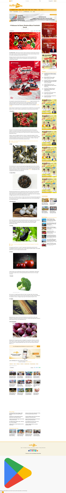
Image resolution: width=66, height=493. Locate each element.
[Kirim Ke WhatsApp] (39, 31)
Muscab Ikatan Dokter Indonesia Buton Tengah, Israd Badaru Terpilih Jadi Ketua (12, 377)
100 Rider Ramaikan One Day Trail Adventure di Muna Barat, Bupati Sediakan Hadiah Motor (50, 85)
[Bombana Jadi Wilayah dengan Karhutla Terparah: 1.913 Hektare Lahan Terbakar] (44, 228)
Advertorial (13, 9)
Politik (29, 9)
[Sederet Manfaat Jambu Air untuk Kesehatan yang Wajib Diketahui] (28, 390)
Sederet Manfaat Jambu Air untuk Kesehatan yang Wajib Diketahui (28, 394)
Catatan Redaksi (15, 11)
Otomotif (26, 9)
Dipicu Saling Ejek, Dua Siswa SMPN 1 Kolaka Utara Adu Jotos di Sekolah (49, 78)
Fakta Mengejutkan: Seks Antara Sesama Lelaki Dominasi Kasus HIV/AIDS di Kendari (32, 422)
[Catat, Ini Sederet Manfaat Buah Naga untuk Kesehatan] (36, 390)
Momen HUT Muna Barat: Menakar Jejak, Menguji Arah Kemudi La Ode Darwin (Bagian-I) (45, 203)
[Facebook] (29, 451)
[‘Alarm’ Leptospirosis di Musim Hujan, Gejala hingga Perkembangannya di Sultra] (36, 382)
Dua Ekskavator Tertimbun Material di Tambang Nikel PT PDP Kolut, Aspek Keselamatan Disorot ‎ (49, 89)
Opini (39, 9)
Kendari (11, 11)
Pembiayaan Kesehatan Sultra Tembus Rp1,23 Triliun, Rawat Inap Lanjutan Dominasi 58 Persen (32, 413)
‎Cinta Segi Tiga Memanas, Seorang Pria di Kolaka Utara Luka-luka (50, 96)
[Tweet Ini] (36, 31)
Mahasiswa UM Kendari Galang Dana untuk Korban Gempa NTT (51, 244)
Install (1, 492)
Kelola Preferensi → (29, 361)
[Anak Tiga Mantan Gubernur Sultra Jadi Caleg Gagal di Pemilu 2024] (53, 208)
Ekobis (23, 9)
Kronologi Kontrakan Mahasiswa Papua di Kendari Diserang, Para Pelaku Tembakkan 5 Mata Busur (50, 74)
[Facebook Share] (34, 31)
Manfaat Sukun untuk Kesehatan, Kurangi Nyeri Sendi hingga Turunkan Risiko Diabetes (20, 394)
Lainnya (42, 9)
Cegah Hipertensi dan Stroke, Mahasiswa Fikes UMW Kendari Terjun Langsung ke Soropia (28, 377)
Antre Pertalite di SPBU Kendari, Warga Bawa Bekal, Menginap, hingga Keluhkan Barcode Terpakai (52, 240)
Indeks (34, 11)
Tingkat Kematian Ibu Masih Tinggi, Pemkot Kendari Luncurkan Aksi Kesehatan (16, 419)
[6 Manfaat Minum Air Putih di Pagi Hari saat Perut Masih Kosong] (12, 390)
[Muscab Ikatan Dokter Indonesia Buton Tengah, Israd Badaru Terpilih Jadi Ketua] (12, 373)
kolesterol (30, 169)
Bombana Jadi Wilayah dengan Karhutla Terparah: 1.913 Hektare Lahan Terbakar (51, 228)
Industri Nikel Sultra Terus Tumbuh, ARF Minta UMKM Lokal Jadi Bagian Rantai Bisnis (51, 220)
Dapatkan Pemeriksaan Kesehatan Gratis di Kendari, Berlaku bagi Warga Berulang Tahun (36, 377)
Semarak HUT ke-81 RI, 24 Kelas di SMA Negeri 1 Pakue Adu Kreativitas (50, 93)
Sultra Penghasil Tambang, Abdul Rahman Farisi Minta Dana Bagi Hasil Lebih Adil (51, 224)
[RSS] (37, 451)
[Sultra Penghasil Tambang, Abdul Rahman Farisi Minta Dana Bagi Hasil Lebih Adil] (44, 224)
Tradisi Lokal (20, 11)
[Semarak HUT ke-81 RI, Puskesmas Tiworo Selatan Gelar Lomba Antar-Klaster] (44, 232)
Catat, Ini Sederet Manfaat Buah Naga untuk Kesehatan (36, 394)
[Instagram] (32, 451)
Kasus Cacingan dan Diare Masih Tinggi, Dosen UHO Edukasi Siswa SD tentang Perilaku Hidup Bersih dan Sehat (20, 377)
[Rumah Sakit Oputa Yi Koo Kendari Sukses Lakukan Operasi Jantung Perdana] (12, 382)
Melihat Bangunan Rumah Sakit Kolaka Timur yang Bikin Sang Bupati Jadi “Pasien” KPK (45, 212)
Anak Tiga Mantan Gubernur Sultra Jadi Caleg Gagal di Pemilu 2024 (53, 212)
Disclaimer (37, 447)
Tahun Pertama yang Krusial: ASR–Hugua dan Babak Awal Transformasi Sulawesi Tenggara (53, 203)
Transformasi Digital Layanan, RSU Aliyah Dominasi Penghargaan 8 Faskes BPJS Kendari (32, 417)
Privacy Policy (33, 447)
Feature (31, 11)
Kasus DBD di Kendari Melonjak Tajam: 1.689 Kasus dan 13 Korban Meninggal (16, 422)
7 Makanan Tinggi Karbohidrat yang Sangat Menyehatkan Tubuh (31, 424)
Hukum (20, 9)
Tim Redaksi (25, 447)
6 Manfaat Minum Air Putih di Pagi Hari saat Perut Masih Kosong (12, 394)
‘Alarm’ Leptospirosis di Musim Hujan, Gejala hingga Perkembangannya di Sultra (36, 385)
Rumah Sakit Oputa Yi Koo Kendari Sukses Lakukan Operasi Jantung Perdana (12, 385)
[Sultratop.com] (16, 5)
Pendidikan (35, 9)
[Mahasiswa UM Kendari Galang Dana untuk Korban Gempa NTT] (44, 244)
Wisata (32, 9)
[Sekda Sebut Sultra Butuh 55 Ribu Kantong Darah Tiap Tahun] (28, 382)
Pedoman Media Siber (42, 447)
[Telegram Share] (38, 31)
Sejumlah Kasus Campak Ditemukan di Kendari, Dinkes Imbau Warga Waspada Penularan (16, 417)
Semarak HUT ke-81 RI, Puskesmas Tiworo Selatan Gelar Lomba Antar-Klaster (51, 232)
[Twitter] (30, 451)
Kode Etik (29, 447)
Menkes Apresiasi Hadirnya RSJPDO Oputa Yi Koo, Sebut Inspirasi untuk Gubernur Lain (20, 385)
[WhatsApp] (34, 451)
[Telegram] (35, 451)
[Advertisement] (24, 403)
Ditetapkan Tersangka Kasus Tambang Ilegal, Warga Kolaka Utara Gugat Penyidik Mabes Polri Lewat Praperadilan (50, 81)
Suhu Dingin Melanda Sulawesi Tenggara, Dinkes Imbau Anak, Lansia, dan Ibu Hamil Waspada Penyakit (16, 414)
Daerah (17, 9)
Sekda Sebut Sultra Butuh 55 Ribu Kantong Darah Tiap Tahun (28, 385)
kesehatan (28, 101)
